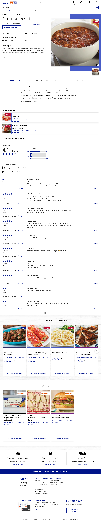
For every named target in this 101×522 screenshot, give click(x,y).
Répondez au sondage (74, 510)
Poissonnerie (25, 11)
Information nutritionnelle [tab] (47, 80)
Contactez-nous (23, 482)
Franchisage (38, 495)
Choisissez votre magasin (11, 27)
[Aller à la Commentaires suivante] (58, 313)
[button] (38, 151)
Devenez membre (41, 510)
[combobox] (8, 167)
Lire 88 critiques (37, 24)
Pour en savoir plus (18, 464)
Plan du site (35, 519)
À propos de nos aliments (57, 482)
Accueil (4, 11)
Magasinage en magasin (41, 484)
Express (37, 486)
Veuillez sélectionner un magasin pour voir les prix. (25, 119)
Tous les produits (18, 11)
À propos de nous (45, 3)
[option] (14, 351)
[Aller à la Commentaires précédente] (42, 313)
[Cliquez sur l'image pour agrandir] (75, 42)
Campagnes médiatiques (41, 493)
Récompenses (34, 3)
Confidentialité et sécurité (47, 519)
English (20, 519)
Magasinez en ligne (40, 482)
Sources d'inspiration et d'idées (56, 485)
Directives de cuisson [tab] (82, 80)
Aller (97, 7)
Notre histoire (38, 480)
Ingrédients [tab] (15, 80)
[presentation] (15, 81)
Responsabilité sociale (40, 491)
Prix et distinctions (39, 489)
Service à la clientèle (23, 479)
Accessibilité (27, 519)
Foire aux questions (24, 484)
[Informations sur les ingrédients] (29, 86)
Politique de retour (23, 485)
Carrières (37, 488)
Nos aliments (24, 3)
